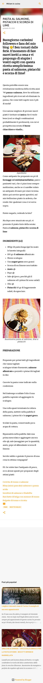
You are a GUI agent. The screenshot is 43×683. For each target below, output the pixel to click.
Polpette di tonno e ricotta (15, 500)
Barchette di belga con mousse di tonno (21, 497)
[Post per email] (4, 504)
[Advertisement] (21, 552)
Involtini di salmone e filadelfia (17, 493)
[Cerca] (39, 3)
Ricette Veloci (15, 507)
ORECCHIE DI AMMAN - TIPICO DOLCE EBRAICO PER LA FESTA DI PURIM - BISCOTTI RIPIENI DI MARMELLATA (21, 652)
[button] (4, 33)
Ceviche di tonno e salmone (15, 482)
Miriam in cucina (13, 4)
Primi (5, 507)
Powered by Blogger (22, 680)
